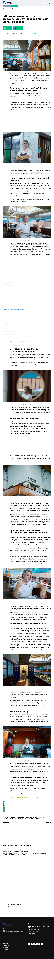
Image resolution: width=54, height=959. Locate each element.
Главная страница (7, 8)
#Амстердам (45, 816)
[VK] (27, 810)
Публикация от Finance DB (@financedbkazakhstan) (21, 341)
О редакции (18, 904)
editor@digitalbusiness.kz (11, 906)
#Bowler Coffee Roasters (36, 816)
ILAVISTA (43, 956)
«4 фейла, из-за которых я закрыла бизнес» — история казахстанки (19, 849)
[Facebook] (27, 804)
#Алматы (31, 818)
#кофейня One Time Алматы (31, 817)
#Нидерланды (26, 816)
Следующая (48, 822)
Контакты (12, 904)
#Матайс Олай (13, 818)
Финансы (15, 6)
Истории (14, 8)
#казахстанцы (13, 816)
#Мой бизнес (12, 817)
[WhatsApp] (27, 808)
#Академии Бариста (22, 818)
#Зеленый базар (38, 818)
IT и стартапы (7, 6)
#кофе (19, 816)
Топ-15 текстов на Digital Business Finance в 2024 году (16, 851)
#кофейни (5, 817)
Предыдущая (6, 822)
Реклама (8, 904)
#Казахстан (6, 816)
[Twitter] (27, 806)
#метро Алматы (20, 817)
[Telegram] (27, 802)
